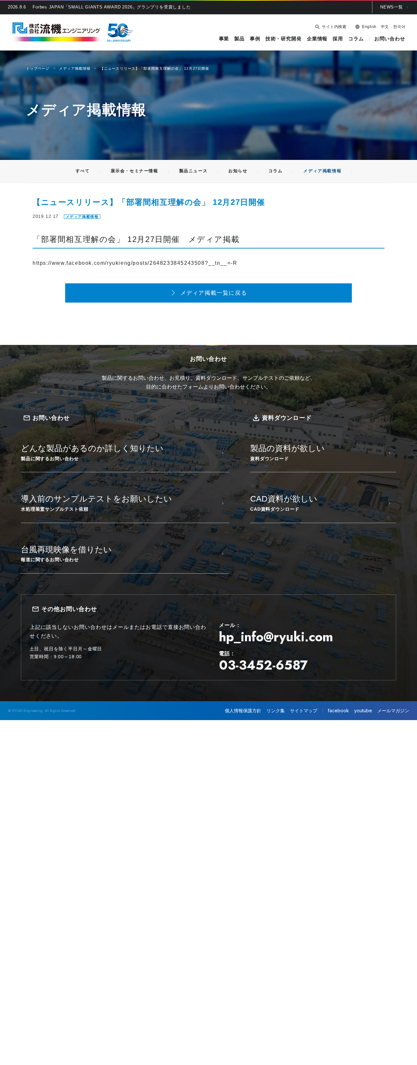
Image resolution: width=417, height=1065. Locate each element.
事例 (255, 38)
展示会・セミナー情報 (134, 170)
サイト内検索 (334, 26)
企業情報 (317, 38)
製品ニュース (193, 170)
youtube (363, 710)
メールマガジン (393, 710)
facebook (338, 710)
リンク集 (275, 710)
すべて (83, 170)
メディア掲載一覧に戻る (213, 293)
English (369, 26)
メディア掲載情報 (322, 170)
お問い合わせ (389, 38)
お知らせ (237, 170)
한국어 (399, 26)
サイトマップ (303, 710)
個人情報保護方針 (243, 710)
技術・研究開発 (284, 38)
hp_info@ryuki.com (276, 637)
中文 (385, 26)
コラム (356, 38)
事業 (224, 38)
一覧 (391, 7)
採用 (338, 38)
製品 (239, 38)
